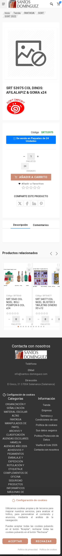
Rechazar (44, 541)
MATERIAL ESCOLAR (15, 411)
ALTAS (15, 415)
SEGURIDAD (15, 480)
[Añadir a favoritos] (29, 270)
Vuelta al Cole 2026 (46, 445)
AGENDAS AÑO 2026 (15, 446)
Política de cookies (48, 549)
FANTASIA (29, 13)
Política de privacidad (28, 549)
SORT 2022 (10, 16)
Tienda (17, 13)
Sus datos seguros (46, 430)
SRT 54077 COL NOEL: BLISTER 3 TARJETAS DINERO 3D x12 (46, 304)
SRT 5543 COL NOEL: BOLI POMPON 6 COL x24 (15, 304)
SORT (41, 13)
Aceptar (15, 541)
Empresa (47, 410)
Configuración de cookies (21, 394)
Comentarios (41, 225)
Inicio (7, 13)
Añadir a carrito (33, 177)
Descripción (20, 224)
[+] (38, 156)
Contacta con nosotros (46, 449)
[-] (24, 156)
